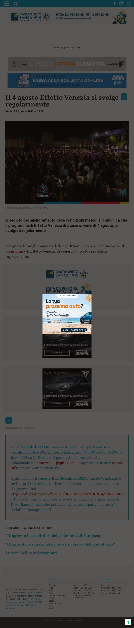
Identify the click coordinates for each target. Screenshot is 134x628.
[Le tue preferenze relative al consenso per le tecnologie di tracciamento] (128, 622)
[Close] (91, 294)
